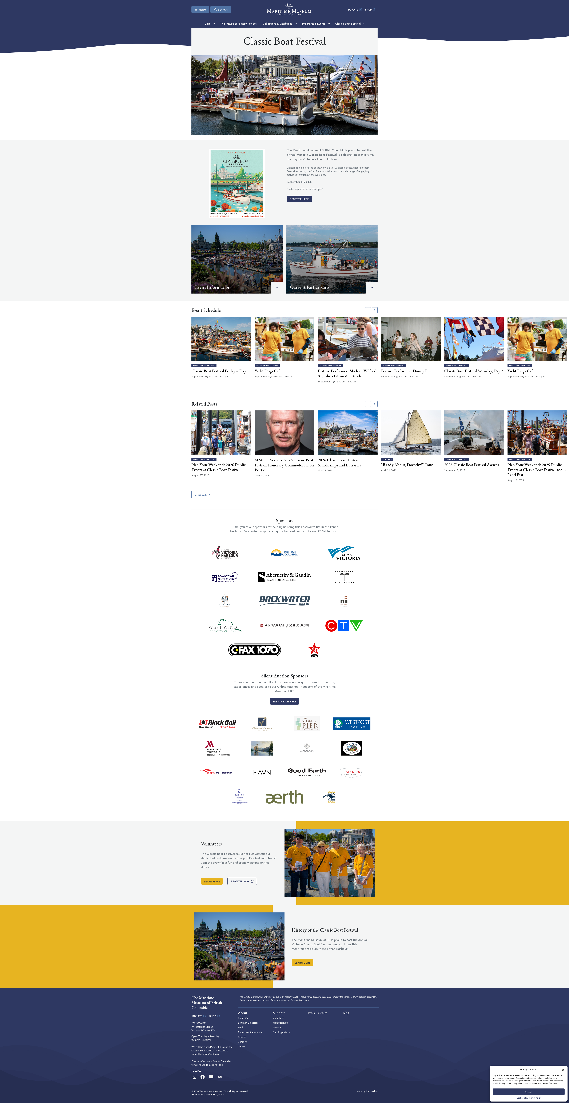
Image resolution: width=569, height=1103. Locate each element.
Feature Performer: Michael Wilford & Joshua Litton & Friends (347, 373)
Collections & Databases (277, 23)
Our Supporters (281, 1032)
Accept (528, 1091)
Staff (240, 1027)
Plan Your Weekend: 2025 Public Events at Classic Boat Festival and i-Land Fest (537, 469)
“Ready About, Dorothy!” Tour (407, 464)
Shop (369, 9)
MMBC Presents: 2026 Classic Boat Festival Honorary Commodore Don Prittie (284, 465)
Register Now (240, 881)
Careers (242, 1041)
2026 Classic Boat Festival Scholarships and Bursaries (339, 462)
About (242, 1012)
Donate (353, 9)
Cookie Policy (522, 1098)
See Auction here (284, 701)
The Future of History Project (238, 23)
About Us (243, 1018)
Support (279, 1012)
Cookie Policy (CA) (215, 1094)
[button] (563, 1069)
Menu (202, 9)
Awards (242, 1037)
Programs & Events (313, 23)
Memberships (280, 1022)
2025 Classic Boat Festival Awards (471, 464)
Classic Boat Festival (348, 23)
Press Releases (317, 1012)
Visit (207, 23)
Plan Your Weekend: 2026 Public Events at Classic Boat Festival (218, 467)
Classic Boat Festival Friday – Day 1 (220, 371)
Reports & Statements (250, 1032)
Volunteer (278, 1018)
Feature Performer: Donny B (404, 371)
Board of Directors (248, 1022)
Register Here (299, 199)
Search (222, 9)
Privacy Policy (535, 1098)
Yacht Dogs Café (268, 371)
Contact (242, 1046)
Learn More (212, 881)
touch (334, 531)
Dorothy (387, 459)
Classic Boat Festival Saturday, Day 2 (473, 371)
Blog (346, 1012)
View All (201, 495)
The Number (372, 1091)
